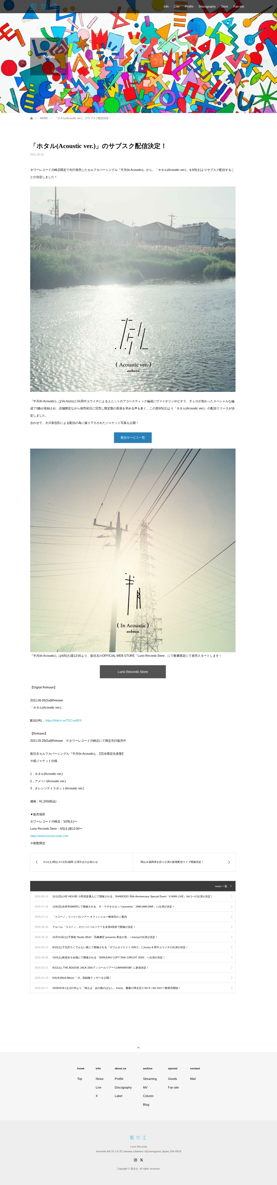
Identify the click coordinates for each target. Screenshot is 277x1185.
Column (148, 1096)
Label (118, 1096)
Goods (172, 1078)
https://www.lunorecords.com (49, 836)
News (99, 1078)
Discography (207, 6)
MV (145, 1087)
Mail (193, 1078)
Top (79, 1078)
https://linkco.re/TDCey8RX (63, 720)
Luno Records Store (133, 672)
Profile (189, 6)
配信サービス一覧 (133, 437)
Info (166, 6)
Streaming (150, 1078)
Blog (146, 1104)
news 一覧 (221, 886)
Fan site (238, 6)
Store (224, 6)
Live (177, 6)
